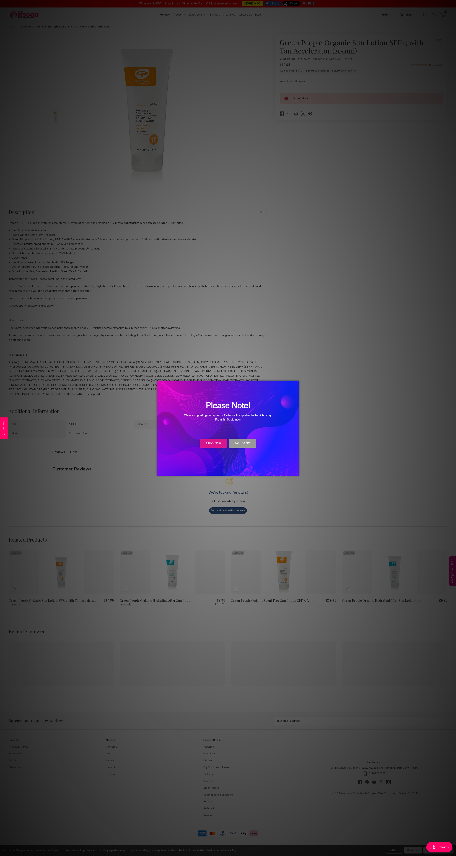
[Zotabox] (297, 472)
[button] (4, 428)
